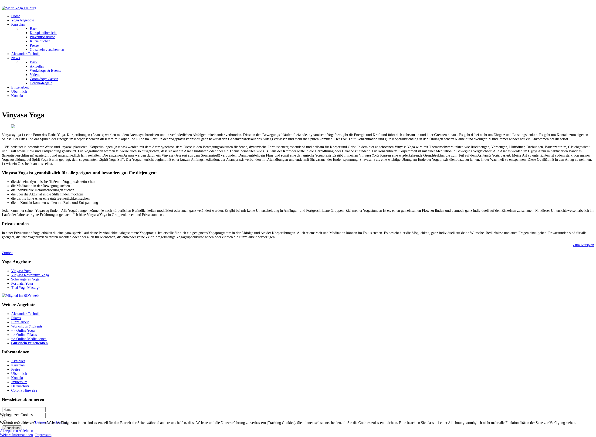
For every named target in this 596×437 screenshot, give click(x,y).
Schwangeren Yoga (25, 279)
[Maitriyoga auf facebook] (5, 104)
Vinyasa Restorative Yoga (30, 275)
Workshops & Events (26, 326)
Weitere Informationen (16, 435)
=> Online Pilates (24, 335)
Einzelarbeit (20, 322)
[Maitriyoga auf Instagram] (2, 104)
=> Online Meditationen (29, 339)
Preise (15, 369)
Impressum (19, 382)
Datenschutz (20, 386)
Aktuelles (18, 361)
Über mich (19, 374)
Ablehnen (26, 431)
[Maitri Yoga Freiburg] (19, 8)
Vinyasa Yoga (21, 271)
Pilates (16, 318)
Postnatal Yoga (22, 283)
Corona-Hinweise (24, 390)
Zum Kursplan (583, 245)
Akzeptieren (9, 431)
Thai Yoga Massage (25, 288)
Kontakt (17, 378)
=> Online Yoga (23, 330)
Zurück (7, 253)
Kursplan (18, 365)
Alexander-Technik (25, 314)
